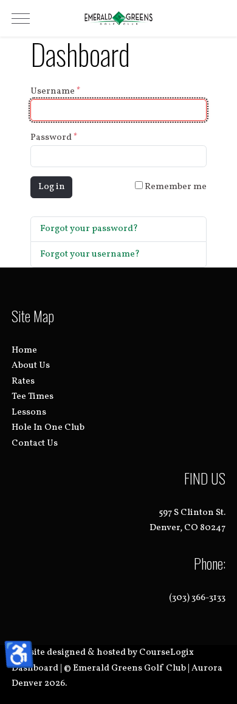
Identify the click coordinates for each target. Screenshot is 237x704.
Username (55, 91)
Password (54, 137)
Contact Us (35, 443)
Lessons (29, 412)
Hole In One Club (48, 427)
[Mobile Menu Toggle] (21, 18)
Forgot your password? (89, 229)
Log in (51, 187)
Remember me (175, 187)
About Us (31, 365)
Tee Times (32, 396)
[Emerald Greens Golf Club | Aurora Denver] (118, 18)
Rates (23, 381)
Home (24, 350)
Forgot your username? (90, 254)
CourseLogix (166, 652)
